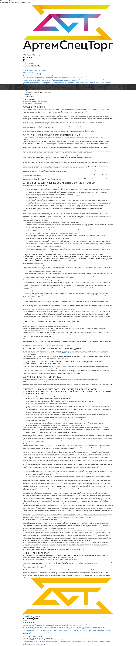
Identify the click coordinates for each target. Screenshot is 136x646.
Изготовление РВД (33, 635)
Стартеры (53, 82)
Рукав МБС (81, 628)
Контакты (25, 635)
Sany (32, 70)
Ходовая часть (37, 83)
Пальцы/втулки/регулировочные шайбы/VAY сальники (56, 79)
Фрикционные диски (28, 83)
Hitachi (25, 70)
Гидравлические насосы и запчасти (43, 76)
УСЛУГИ (25, 72)
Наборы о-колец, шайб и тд (71, 77)
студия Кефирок (37, 644)
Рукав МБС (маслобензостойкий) (31, 82)
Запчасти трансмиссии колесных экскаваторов (93, 76)
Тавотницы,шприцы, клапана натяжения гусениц (76, 82)
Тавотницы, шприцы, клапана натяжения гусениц (59, 630)
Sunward (36, 70)
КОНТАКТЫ (31, 72)
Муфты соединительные (57, 77)
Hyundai (29, 70)
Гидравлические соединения (59, 76)
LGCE (40, 70)
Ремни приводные (73, 80)
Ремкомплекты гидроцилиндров (60, 80)
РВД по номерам (37, 80)
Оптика (81, 77)
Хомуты (44, 83)
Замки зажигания (76, 76)
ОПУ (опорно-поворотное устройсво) (32, 79)
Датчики (69, 76)
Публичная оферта (45, 641)
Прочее (100, 79)
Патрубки (73, 79)
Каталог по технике (43, 635)
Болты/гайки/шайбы (28, 76)
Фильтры (108, 82)
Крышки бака (38, 77)
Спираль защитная (45, 82)
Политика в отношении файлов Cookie (76, 641)
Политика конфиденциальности (31, 641)
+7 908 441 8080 (36, 56)
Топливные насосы (94, 82)
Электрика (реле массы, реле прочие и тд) (57, 83)
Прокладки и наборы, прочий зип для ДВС (87, 79)
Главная (28, 91)
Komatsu (44, 70)
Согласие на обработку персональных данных (43, 643)
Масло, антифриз (46, 77)
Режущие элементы (47, 80)
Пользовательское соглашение (58, 641)
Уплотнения (103, 82)
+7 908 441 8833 (27, 56)
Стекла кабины (60, 82)
